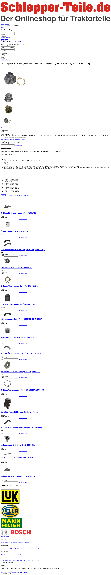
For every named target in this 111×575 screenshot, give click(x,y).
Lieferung (15, 542)
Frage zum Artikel (5, 139)
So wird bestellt (4, 542)
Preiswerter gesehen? (15, 139)
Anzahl (2, 219)
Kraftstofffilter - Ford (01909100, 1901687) (17, 337)
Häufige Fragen (19, 548)
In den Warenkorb (19, 145)
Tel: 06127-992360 (5, 560)
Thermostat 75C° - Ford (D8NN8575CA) (16, 268)
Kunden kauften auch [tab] (6, 195)
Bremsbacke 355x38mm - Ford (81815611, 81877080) (21, 353)
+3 (1, 128)
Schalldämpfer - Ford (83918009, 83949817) (17, 458)
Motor (2, 554)
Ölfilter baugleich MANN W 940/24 (14, 231)
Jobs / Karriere (4, 572)
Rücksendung (4, 548)
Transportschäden (35, 548)
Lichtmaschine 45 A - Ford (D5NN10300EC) (18, 445)
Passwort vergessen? (5, 37)
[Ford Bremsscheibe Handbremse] (7, 368)
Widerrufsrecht (25, 572)
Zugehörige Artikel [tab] (15, 195)
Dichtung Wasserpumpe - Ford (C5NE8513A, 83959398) (22, 390)
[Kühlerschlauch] (7, 315)
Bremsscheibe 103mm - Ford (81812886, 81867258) (20, 372)
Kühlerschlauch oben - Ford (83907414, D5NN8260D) (21, 319)
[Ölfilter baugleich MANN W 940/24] (7, 228)
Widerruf (27, 542)
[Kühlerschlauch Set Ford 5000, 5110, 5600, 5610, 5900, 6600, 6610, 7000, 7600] (7, 246)
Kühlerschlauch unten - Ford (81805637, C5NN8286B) (22, 427)
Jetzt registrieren (4, 39)
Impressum (16, 572)
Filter (5, 554)
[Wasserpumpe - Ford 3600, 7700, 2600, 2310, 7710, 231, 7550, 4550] (16, 90)
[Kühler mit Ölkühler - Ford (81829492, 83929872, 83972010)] (7, 301)
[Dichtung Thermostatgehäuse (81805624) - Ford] (7, 282)
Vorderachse (15, 554)
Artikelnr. (7, 24)
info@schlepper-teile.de (26, 560)
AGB (20, 572)
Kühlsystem (9, 554)
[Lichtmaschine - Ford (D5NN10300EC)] (7, 441)
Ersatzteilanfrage (27, 548)
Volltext (2, 24)
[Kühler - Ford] (7, 408)
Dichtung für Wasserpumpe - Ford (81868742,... (19, 213)
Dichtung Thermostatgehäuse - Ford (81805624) (19, 286)
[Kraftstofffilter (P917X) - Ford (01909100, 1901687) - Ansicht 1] (7, 334)
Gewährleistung (11, 548)
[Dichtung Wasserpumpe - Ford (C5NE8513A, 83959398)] (7, 386)
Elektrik (21, 554)
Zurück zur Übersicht (6, 60)
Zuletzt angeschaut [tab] (25, 195)
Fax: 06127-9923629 (15, 560)
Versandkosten (21, 542)
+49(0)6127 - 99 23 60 (16, 41)
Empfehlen (22, 139)
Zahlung (10, 542)
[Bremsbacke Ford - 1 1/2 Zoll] (7, 350)
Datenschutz (11, 572)
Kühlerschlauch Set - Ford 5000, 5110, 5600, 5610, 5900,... (23, 250)
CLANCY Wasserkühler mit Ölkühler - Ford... (19, 304)
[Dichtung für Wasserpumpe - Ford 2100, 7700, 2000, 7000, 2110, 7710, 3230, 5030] (7, 209)
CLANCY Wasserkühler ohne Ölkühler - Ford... (19, 412)
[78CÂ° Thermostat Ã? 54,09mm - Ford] (7, 264)
